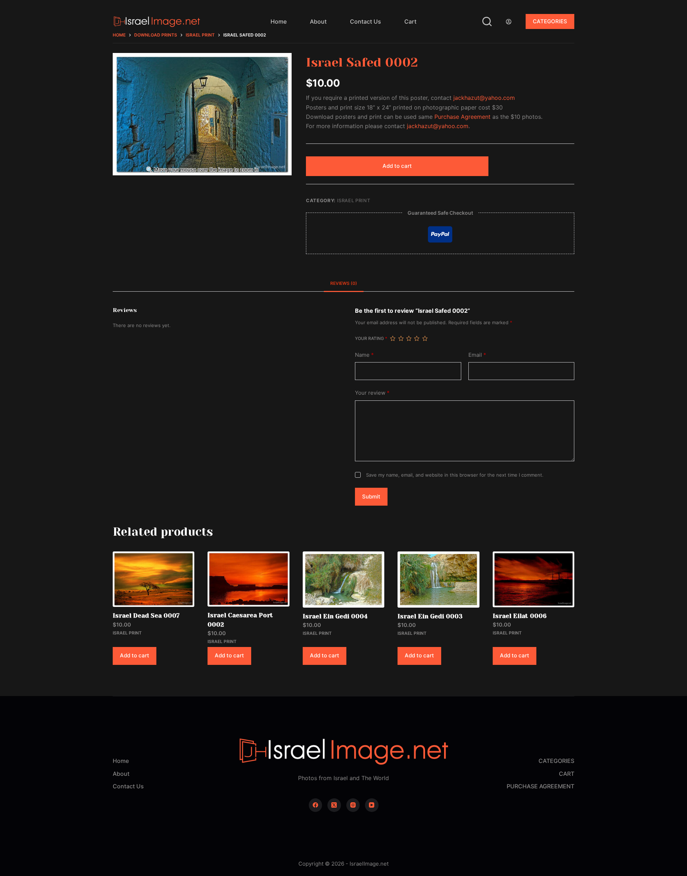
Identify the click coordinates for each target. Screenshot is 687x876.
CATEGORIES (550, 21)
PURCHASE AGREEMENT (540, 786)
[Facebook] (315, 805)
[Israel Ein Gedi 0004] (343, 579)
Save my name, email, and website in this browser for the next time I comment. (455, 475)
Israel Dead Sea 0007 (146, 615)
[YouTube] (372, 805)
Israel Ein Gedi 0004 (335, 616)
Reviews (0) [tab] (343, 283)
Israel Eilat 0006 (520, 615)
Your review (372, 392)
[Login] (508, 21)
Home (279, 21)
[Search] (487, 21)
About (318, 21)
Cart (410, 21)
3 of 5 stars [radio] (408, 338)
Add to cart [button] (134, 655)
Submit (371, 496)
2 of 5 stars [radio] (400, 338)
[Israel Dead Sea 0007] (153, 579)
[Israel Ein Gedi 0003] (438, 579)
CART (566, 773)
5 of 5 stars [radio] (424, 338)
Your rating (371, 338)
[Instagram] (353, 805)
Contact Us (365, 21)
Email (477, 354)
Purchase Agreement (462, 116)
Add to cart (397, 165)
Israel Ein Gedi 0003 (430, 616)
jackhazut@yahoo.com (484, 97)
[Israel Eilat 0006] (533, 579)
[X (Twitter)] (334, 805)
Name (364, 354)
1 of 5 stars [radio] (392, 338)
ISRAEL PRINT (353, 200)
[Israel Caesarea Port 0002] (248, 579)
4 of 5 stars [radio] (416, 338)
